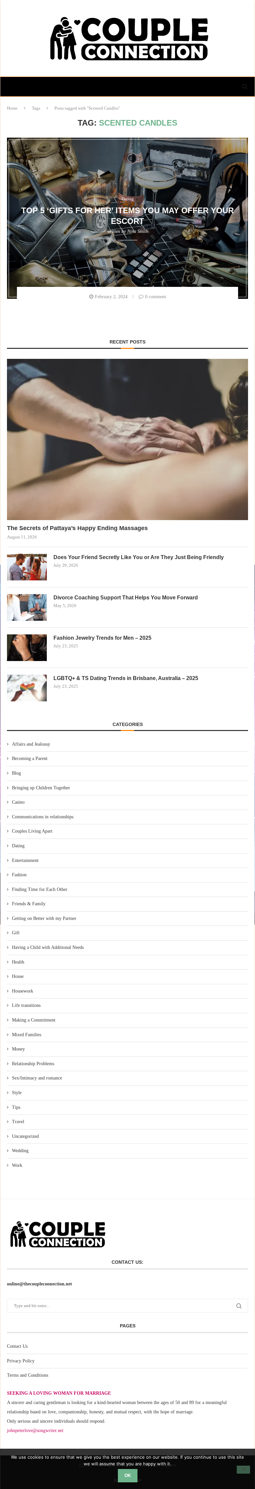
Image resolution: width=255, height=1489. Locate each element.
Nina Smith (137, 231)
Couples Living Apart (32, 831)
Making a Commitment (33, 1020)
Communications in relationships (42, 816)
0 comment (155, 296)
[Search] (244, 86)
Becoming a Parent (29, 758)
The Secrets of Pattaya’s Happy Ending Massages (77, 528)
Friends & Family (28, 903)
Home (12, 108)
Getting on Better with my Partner (44, 918)
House (18, 976)
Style (17, 1092)
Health (18, 962)
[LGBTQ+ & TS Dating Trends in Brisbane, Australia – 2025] (27, 688)
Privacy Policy (21, 1360)
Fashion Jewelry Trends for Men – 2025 (102, 638)
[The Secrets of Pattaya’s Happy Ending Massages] (127, 439)
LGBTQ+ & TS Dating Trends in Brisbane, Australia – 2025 (125, 678)
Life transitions (26, 1005)
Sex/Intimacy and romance (37, 1078)
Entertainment (25, 860)
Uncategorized (25, 1136)
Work (17, 1165)
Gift (16, 932)
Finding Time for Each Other (39, 889)
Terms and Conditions (27, 1375)
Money (18, 1049)
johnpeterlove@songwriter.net (35, 1430)
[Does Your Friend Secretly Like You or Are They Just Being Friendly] (27, 567)
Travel (18, 1121)
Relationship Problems (33, 1063)
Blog (16, 773)
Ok (128, 1475)
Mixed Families (26, 1034)
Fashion (19, 874)
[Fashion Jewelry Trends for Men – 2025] (27, 647)
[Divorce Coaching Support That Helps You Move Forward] (27, 607)
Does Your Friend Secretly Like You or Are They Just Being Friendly (138, 557)
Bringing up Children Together (41, 787)
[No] (243, 1470)
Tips (16, 1107)
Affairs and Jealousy (31, 744)
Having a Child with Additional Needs (48, 947)
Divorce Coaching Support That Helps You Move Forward (125, 597)
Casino (18, 802)
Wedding (20, 1150)
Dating (18, 845)
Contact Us (17, 1346)
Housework (22, 991)
